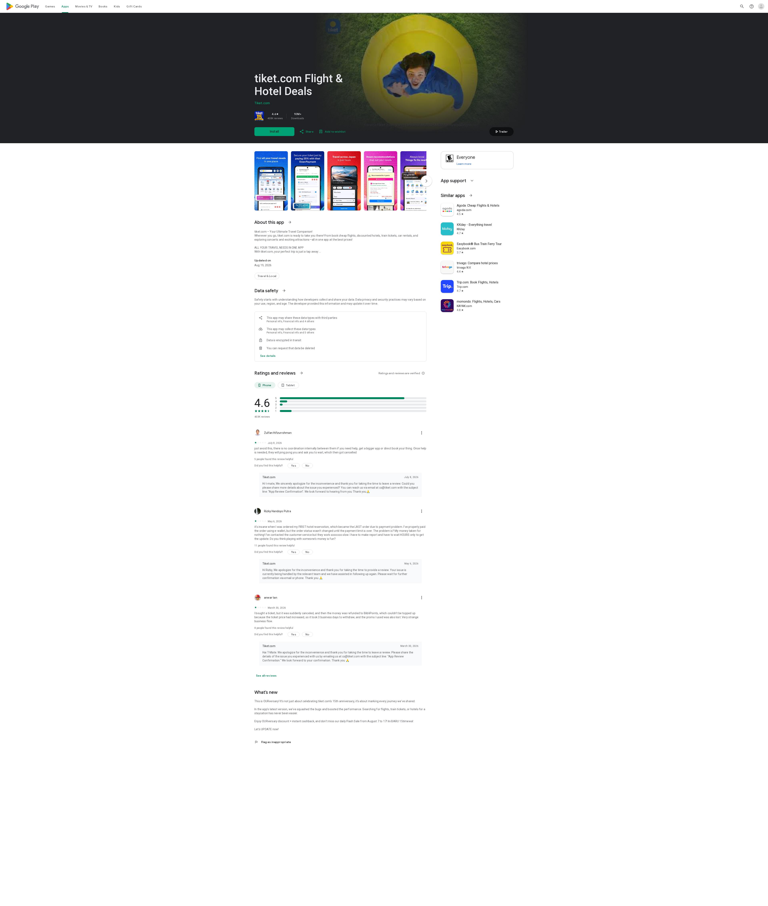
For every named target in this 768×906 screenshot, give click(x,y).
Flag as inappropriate (272, 742)
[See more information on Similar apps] (471, 195)
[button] (271, 180)
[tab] (50, 6)
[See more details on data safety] (268, 356)
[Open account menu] (761, 6)
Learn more (464, 164)
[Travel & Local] (266, 276)
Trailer (501, 131)
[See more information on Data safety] (284, 290)
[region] (310, 116)
